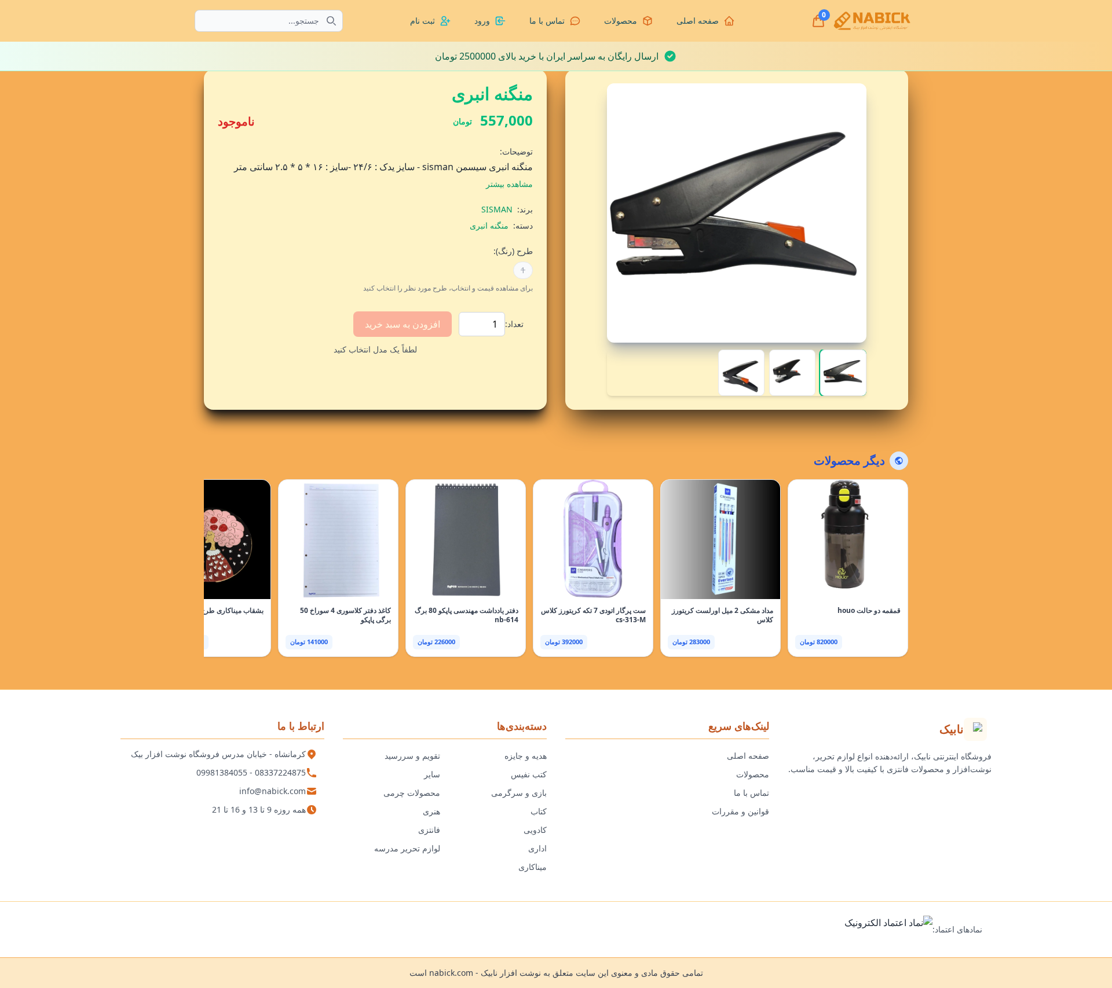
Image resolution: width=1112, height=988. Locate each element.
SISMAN (497, 209)
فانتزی (429, 829)
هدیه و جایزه (525, 755)
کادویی (535, 829)
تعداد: (514, 323)
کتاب (539, 811)
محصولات (752, 774)
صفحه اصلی (748, 755)
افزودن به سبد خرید (402, 324)
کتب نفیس (529, 774)
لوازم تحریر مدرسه (407, 848)
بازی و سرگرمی (519, 792)
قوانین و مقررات (740, 811)
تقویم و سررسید (412, 755)
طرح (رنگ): (513, 250)
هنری (431, 811)
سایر (432, 774)
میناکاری (532, 866)
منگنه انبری (489, 225)
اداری (537, 848)
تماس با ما (751, 792)
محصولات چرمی (411, 792)
